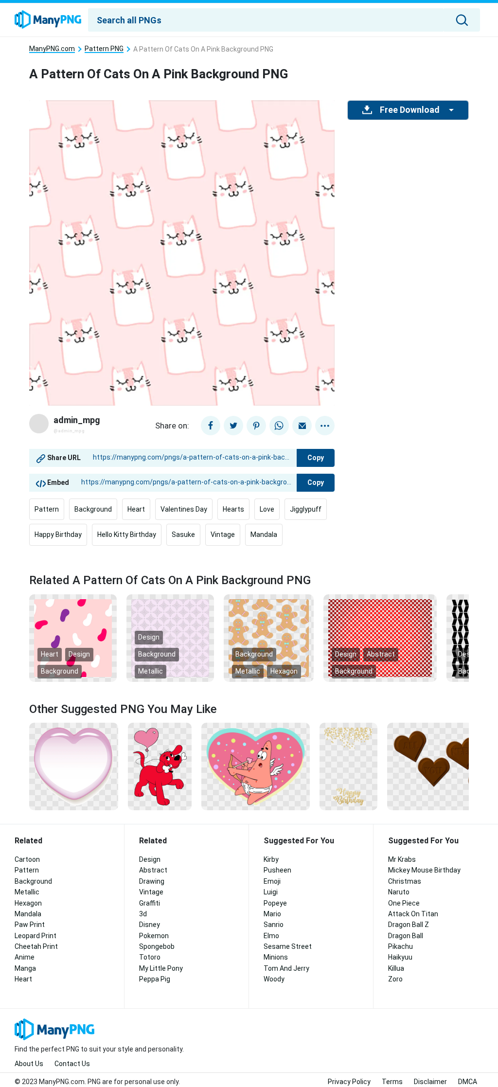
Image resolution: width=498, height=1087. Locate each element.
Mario (272, 914)
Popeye (275, 903)
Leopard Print (35, 936)
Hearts (233, 509)
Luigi (271, 892)
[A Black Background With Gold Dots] (348, 766)
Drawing (151, 881)
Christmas (404, 881)
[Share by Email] (302, 425)
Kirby (271, 859)
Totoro (149, 957)
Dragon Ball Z (408, 924)
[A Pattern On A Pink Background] (170, 637)
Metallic (150, 671)
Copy (315, 458)
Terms (392, 1082)
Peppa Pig (154, 979)
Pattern (47, 509)
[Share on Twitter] (233, 425)
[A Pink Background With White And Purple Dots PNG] (73, 637)
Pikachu (400, 946)
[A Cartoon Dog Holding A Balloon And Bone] (159, 766)
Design (79, 654)
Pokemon (154, 936)
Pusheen (277, 870)
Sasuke (183, 534)
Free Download (409, 110)
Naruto (398, 892)
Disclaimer (430, 1082)
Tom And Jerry (286, 968)
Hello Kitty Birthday (126, 534)
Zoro (395, 979)
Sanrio (274, 924)
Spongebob (157, 946)
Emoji (272, 881)
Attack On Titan (413, 914)
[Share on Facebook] (210, 425)
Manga (25, 968)
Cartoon (27, 859)
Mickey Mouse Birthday (424, 870)
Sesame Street (288, 946)
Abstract (381, 654)
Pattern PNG (104, 49)
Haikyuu (400, 957)
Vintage (223, 534)
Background (93, 509)
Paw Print (30, 924)
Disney (149, 924)
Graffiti (149, 903)
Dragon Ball (405, 936)
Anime (25, 957)
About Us (29, 1064)
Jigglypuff (305, 509)
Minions (276, 957)
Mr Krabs (402, 859)
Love (267, 509)
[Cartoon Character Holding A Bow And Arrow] (255, 766)
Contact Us (72, 1064)
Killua (396, 968)
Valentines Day (183, 509)
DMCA (467, 1082)
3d (143, 914)
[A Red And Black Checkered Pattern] (380, 637)
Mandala (263, 534)
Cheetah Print (36, 946)
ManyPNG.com (52, 49)
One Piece (404, 903)
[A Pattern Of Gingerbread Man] (269, 637)
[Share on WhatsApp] (279, 425)
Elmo (271, 936)
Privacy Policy (349, 1082)
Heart (136, 509)
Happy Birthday (58, 534)
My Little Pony (161, 968)
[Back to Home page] (48, 20)
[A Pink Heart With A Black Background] (73, 766)
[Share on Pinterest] (256, 425)
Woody (274, 979)
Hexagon (284, 671)
